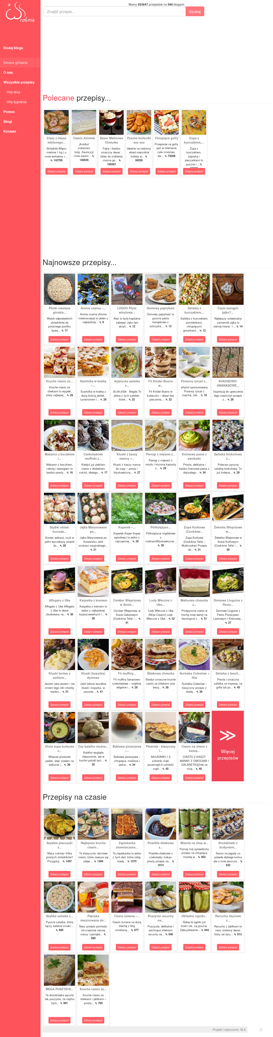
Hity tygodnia (15, 101)
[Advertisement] (157, 50)
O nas (8, 72)
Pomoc (9, 111)
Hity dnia (11, 91)
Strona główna (15, 62)
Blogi (7, 121)
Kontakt (9, 131)
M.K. (243, 1029)
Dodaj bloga (13, 47)
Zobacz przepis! (56, 171)
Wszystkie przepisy (19, 82)
